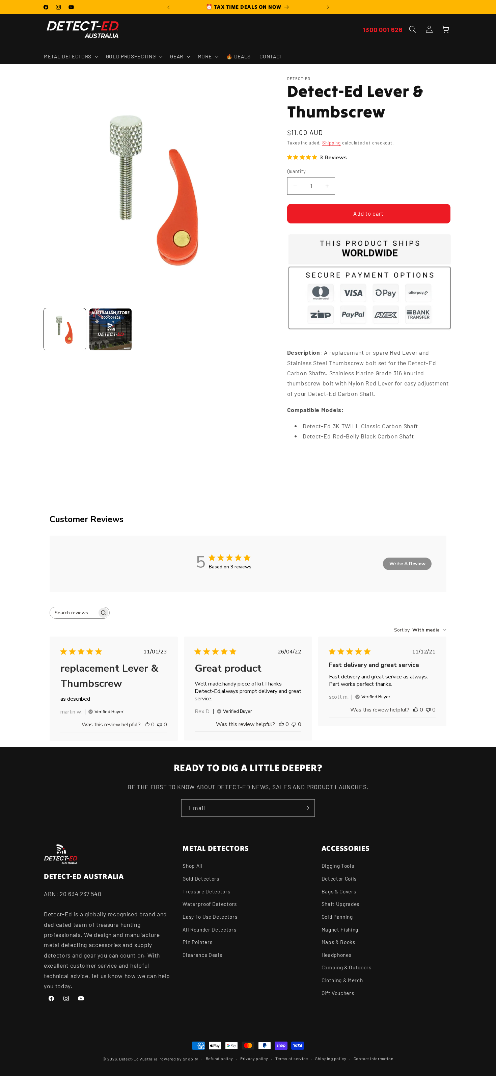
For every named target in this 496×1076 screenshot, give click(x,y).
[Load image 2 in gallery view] (110, 329)
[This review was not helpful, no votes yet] (159, 724)
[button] (70, 56)
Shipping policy (331, 1058)
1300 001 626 (383, 29)
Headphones (337, 955)
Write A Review (407, 564)
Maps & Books (338, 942)
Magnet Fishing (340, 929)
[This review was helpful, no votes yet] (147, 724)
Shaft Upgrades (340, 904)
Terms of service (291, 1058)
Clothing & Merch (342, 980)
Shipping (331, 143)
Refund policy (219, 1058)
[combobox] (420, 630)
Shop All (192, 866)
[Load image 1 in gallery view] (65, 329)
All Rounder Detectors (209, 929)
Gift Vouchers (338, 993)
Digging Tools (338, 866)
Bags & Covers (339, 891)
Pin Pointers (197, 942)
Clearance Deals (202, 955)
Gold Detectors (201, 879)
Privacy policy (254, 1058)
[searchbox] (73, 612)
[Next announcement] (328, 7)
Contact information (374, 1058)
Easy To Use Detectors (210, 917)
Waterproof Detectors (210, 904)
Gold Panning (337, 917)
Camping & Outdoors (346, 967)
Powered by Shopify (178, 1058)
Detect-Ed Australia (138, 1058)
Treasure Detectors (206, 891)
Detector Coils (339, 879)
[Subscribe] (306, 808)
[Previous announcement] (168, 7)
